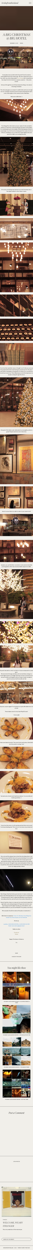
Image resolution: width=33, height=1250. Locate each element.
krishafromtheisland (10, 2)
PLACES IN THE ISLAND (16, 956)
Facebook (16, 932)
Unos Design (20, 78)
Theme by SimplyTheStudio (23, 1247)
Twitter (16, 934)
